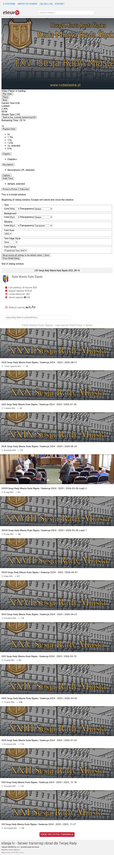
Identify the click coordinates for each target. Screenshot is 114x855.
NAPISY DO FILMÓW (27, 4)
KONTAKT (60, 4)
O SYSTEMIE (9, 4)
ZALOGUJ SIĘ (46, 4)
